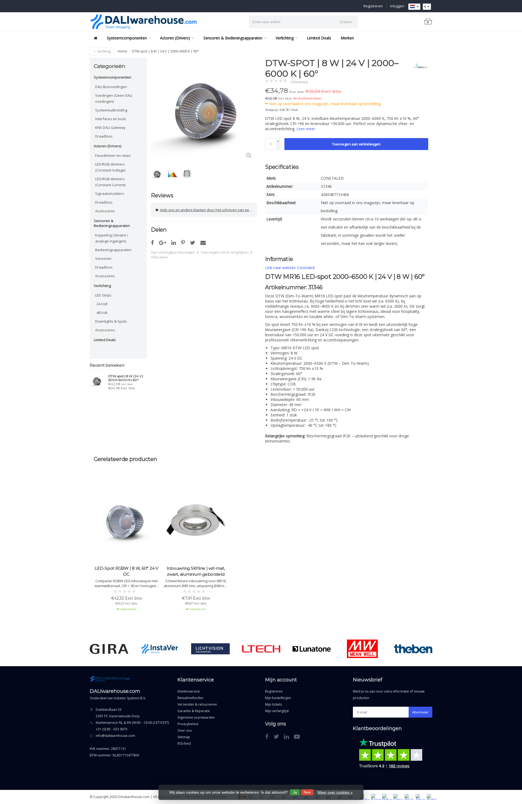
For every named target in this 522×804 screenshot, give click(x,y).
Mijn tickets (273, 704)
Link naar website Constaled (290, 267)
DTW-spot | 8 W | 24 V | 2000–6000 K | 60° (125, 378)
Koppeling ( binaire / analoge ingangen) (111, 238)
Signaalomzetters (109, 193)
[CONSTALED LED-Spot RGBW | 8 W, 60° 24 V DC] (126, 520)
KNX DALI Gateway (110, 127)
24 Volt (102, 303)
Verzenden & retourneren (197, 704)
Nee (307, 792)
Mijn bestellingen (278, 698)
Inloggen (397, 6)
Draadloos (104, 136)
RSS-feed (184, 743)
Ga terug (104, 51)
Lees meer (305, 128)
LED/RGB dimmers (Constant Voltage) (110, 167)
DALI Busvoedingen (111, 86)
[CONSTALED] (418, 66)
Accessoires (105, 210)
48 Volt (102, 312)
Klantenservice (189, 691)
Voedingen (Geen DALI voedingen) (113, 98)
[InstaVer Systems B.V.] (160, 649)
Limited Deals (319, 37)
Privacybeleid (188, 724)
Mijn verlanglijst (277, 711)
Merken (347, 37)
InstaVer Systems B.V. (130, 698)
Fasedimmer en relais (113, 155)
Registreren (373, 6)
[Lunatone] (312, 649)
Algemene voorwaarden (196, 717)
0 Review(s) (299, 82)
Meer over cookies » (335, 792)
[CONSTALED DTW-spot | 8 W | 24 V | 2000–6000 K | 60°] (97, 381)
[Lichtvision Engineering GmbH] (210, 649)
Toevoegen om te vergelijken (224, 252)
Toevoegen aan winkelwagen (356, 144)
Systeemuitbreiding (111, 110)
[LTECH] (261, 649)
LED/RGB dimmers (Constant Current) (110, 181)
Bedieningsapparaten (113, 249)
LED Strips (103, 295)
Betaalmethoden (190, 698)
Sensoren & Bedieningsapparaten (232, 37)
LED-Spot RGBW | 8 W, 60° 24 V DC (126, 571)
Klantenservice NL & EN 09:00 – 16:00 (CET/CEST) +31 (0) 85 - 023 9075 (132, 725)
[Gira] (109, 649)
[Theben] (413, 649)
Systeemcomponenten (127, 37)
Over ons (185, 730)
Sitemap (184, 737)
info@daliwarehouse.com (115, 735)
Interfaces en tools (110, 118)
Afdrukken (159, 257)
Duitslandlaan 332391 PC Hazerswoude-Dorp (118, 712)
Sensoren (103, 258)
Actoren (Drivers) (175, 37)
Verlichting (285, 37)
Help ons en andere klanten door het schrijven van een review (208, 209)
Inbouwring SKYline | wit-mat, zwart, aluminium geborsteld (196, 571)
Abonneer (420, 712)
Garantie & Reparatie (194, 711)
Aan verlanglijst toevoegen (173, 252)
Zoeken (346, 21)
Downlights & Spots (111, 321)
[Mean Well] (362, 649)
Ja (295, 792)
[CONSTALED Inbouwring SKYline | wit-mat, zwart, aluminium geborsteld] (195, 520)
